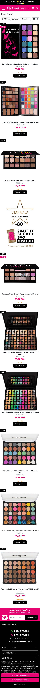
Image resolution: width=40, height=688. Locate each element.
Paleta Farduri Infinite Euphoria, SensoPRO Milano (20, 64)
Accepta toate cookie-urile (20, 675)
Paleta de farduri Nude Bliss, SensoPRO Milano (20, 180)
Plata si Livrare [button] (8, 653)
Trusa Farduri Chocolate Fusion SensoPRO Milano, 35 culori (20, 590)
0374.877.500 (21, 631)
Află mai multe (27, 670)
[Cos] (37, 8)
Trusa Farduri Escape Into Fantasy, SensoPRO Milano (20, 122)
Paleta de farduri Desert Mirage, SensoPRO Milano (20, 294)
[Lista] (34, 19)
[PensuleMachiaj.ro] (16, 8)
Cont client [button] (7, 658)
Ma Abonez (31, 617)
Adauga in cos (20, 75)
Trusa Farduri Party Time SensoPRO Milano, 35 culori (20, 531)
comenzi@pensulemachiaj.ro (20, 641)
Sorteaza (15, 19)
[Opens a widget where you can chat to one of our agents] (32, 684)
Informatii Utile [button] (9, 648)
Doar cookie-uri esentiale (20, 680)
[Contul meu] (33, 8)
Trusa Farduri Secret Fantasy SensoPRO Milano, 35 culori (20, 471)
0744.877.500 (21, 635)
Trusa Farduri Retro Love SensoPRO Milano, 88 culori (20, 412)
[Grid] (37, 19)
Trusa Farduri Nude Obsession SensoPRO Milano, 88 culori (20, 353)
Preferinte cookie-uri (20, 684)
